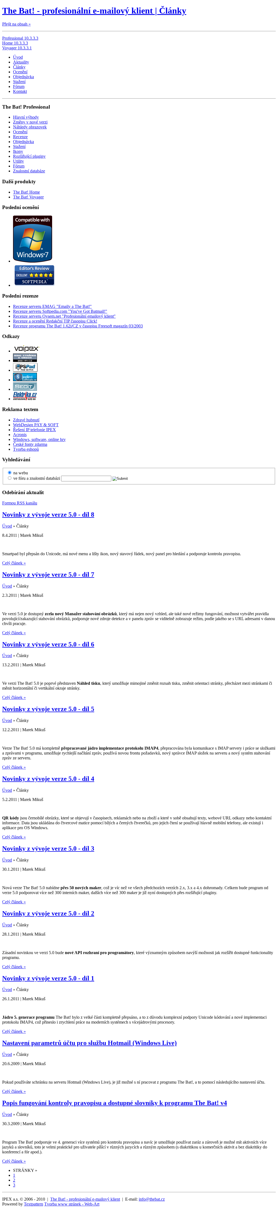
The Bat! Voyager (28, 197)
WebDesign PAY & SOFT (36, 424)
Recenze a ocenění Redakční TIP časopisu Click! (55, 321)
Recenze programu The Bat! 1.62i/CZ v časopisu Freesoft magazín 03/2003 (78, 326)
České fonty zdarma (30, 444)
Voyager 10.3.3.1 (17, 48)
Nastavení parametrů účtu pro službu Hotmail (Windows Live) (89, 1042)
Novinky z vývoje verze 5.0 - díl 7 (48, 574)
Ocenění (20, 72)
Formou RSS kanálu (19, 503)
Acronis (20, 434)
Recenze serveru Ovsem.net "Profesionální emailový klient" (64, 316)
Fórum (18, 86)
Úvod (18, 57)
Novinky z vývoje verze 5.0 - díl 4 (48, 778)
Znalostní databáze (29, 171)
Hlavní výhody (26, 117)
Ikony (18, 151)
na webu (20, 473)
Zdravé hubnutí (26, 420)
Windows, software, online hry (39, 439)
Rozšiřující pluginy (29, 156)
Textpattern (33, 1204)
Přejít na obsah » (16, 24)
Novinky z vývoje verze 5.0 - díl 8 (48, 514)
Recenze (20, 136)
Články (19, 67)
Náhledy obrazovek (30, 127)
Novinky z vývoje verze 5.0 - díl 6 (48, 644)
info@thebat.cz (152, 1199)
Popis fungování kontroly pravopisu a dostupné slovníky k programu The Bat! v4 (114, 1102)
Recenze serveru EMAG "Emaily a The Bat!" (52, 306)
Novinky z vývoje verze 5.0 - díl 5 (48, 708)
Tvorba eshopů (26, 449)
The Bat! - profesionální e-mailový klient (85, 1199)
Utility (18, 161)
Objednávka (23, 76)
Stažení (19, 81)
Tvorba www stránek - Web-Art (71, 1204)
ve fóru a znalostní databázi (36, 478)
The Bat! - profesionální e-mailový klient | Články (94, 10)
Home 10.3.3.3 (15, 43)
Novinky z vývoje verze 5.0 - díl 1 (48, 978)
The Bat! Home (26, 192)
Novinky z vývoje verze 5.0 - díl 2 (48, 913)
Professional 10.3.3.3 (20, 38)
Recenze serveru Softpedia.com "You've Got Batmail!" (60, 311)
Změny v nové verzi (30, 122)
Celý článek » (14, 563)
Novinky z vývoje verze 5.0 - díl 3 (48, 848)
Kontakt (20, 91)
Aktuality (21, 62)
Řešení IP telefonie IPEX (34, 429)
